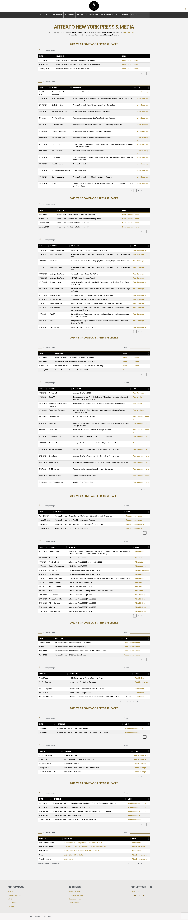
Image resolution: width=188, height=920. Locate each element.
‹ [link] (141, 73)
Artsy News (68, 859)
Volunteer (11, 906)
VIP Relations (12, 902)
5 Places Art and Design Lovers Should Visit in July (83, 842)
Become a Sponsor (14, 895)
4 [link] (133, 701)
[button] (49, 87)
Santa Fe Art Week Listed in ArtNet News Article (82, 851)
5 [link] (137, 701)
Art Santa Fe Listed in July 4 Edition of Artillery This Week (85, 847)
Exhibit (10, 899)
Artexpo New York (75, 891)
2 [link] (138, 191)
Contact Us (135, 891)
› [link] (148, 73)
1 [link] (138, 489)
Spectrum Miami (75, 899)
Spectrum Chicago (76, 895)
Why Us (10, 891)
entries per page (49, 50)
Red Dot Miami (74, 902)
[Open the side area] (185, 9)
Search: (126, 347)
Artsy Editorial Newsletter (73, 855)
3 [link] (141, 191)
